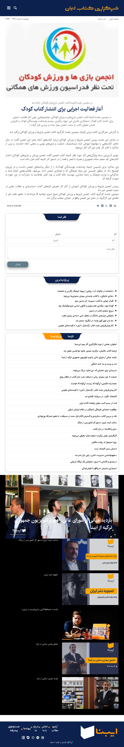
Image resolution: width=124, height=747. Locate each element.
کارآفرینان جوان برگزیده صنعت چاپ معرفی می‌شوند (94, 435)
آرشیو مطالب (55, 728)
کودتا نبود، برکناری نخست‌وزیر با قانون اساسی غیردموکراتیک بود (86, 306)
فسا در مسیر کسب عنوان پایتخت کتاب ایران (98, 403)
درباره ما (35, 728)
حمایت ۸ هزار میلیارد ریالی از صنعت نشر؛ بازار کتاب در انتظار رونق (88, 377)
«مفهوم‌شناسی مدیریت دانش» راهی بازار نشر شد (96, 455)
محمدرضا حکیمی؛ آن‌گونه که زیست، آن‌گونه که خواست (94, 383)
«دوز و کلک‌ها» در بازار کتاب (105, 429)
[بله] (28, 737)
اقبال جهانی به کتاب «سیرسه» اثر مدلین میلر (94, 301)
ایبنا (92, 9)
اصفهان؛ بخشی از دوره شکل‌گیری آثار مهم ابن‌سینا (96, 344)
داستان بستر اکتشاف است (105, 449)
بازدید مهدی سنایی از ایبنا (47, 678)
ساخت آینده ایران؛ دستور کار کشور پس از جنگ (97, 422)
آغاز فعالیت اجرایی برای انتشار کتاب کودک (62, 109)
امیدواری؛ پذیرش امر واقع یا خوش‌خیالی (99, 468)
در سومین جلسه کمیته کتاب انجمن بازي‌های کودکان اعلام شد (62, 103)
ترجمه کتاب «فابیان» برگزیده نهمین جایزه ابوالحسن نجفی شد (90, 351)
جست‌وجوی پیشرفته (14, 728)
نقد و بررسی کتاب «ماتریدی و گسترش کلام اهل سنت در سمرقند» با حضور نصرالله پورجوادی (77, 416)
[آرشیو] (23, 737)
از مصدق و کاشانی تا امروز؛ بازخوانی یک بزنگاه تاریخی (93, 461)
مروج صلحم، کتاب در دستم (101, 311)
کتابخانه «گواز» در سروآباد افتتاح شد (101, 396)
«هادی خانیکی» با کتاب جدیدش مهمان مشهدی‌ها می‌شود (88, 296)
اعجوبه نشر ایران (51, 574)
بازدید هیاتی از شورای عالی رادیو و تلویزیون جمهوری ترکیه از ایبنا (89, 357)
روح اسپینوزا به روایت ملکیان (104, 442)
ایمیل (57, 234)
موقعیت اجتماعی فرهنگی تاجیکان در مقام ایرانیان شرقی (92, 409)
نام (115, 234)
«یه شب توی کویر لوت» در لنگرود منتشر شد (95, 320)
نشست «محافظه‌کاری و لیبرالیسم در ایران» (40, 609)
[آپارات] (43, 737)
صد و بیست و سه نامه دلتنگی (104, 364)
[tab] (71, 336)
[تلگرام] (38, 737)
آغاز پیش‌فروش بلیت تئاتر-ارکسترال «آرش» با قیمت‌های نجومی (86, 325)
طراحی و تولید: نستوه (58, 742)
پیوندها (27, 729)
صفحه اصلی (114, 19)
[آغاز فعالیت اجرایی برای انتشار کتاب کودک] (62, 59)
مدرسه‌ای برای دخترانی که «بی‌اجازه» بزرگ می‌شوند (95, 370)
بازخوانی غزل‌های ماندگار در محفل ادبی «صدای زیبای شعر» (88, 315)
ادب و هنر (102, 19)
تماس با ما (44, 728)
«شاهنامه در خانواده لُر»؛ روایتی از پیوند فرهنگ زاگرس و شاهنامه (85, 291)
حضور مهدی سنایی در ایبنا (47, 644)
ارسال (18, 264)
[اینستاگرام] (33, 737)
